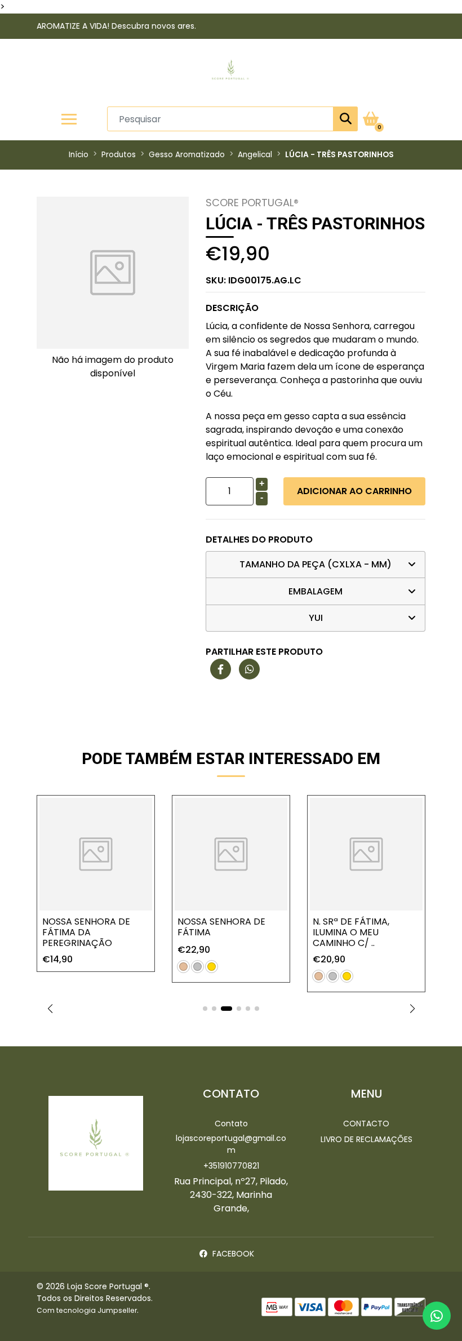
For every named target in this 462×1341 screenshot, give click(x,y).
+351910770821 (231, 1165)
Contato (231, 1123)
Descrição (232, 307)
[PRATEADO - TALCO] (197, 966)
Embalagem (315, 591)
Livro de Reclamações (366, 1139)
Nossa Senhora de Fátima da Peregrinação (86, 932)
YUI (316, 617)
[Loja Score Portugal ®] (231, 73)
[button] (49, 1008)
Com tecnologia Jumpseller (87, 1310)
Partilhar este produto (264, 651)
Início (78, 154)
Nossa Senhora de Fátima (221, 927)
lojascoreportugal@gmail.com (231, 1144)
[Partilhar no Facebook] (220, 669)
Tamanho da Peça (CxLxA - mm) (315, 564)
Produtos (118, 154)
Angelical (255, 154)
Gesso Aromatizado (187, 154)
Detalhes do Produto (259, 539)
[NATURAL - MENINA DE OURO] (183, 966)
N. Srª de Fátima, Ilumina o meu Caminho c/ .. (351, 932)
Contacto (366, 1123)
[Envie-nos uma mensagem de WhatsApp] (437, 1316)
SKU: (253, 280)
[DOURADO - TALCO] (211, 966)
